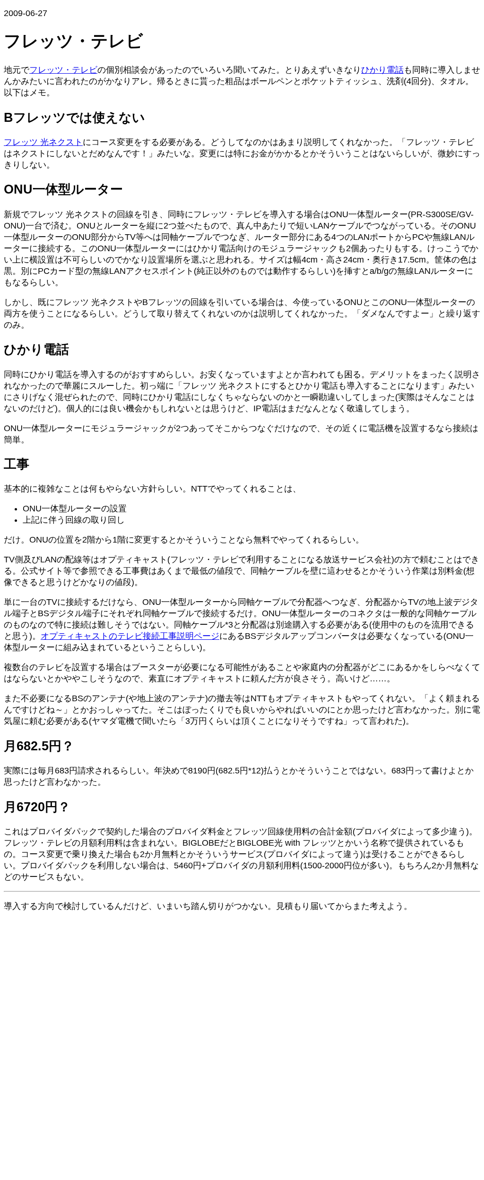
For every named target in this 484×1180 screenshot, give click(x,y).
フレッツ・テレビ (63, 70)
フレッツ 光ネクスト (43, 142)
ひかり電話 (382, 70)
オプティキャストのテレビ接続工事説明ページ (130, 636)
